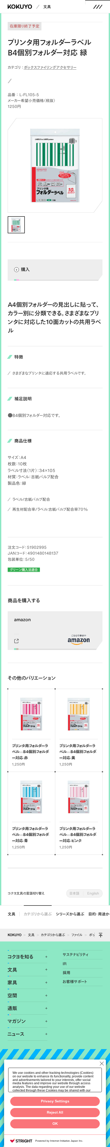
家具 (12, 982)
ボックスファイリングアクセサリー (50, 67)
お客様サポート (75, 982)
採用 (66, 973)
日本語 (74, 893)
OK (55, 1124)
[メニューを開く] (97, 6)
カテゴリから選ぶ (38, 914)
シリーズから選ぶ (70, 914)
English (93, 893)
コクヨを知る (20, 956)
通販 (12, 1008)
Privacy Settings (55, 1101)
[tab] (16, 224)
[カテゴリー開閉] (43, 956)
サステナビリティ (75, 955)
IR (65, 964)
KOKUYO (14, 934)
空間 (12, 995)
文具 (47, 7)
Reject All (55, 1112)
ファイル (76, 934)
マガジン (16, 1021)
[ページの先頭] (100, 935)
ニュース (15, 1034)
